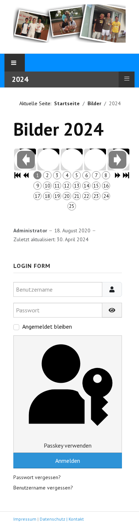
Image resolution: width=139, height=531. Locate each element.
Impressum (24, 519)
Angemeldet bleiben (47, 326)
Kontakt (76, 519)
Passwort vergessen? (37, 477)
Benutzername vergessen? (43, 487)
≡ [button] (127, 78)
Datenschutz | (54, 519)
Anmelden (67, 460)
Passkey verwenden (68, 445)
